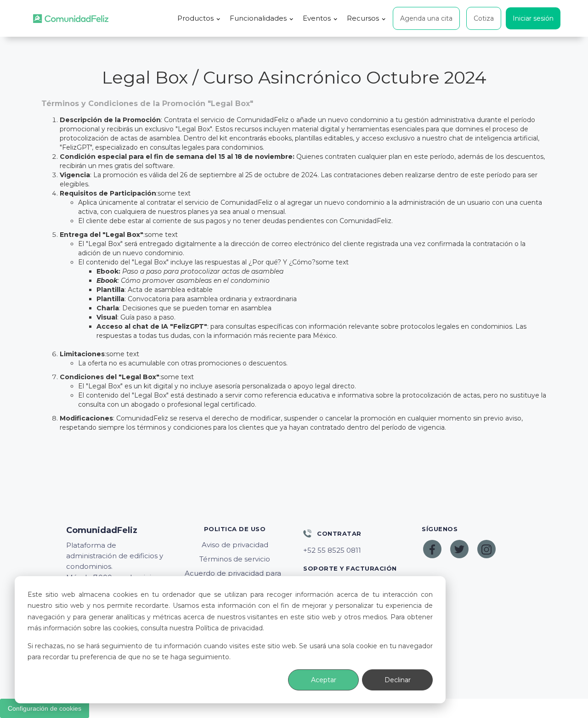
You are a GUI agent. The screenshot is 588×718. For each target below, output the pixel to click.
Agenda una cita (426, 18)
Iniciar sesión (533, 18)
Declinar (397, 680)
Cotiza (484, 18)
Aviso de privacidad (235, 544)
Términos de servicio (234, 559)
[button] (199, 18)
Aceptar (323, 680)
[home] (71, 18)
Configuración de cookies (44, 708)
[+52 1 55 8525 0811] (353, 550)
